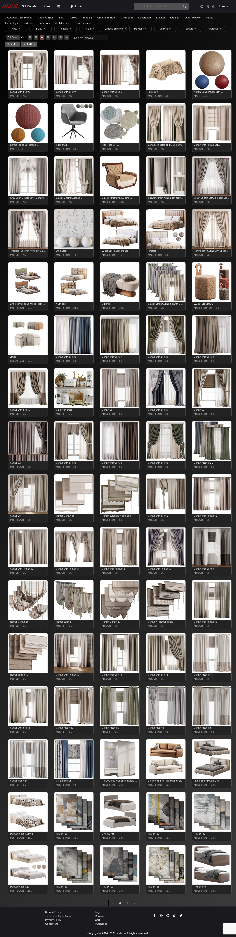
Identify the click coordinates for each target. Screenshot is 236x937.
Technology (11, 23)
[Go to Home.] (10, 7)
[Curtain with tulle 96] (120, 88)
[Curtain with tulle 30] (166, 406)
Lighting (174, 17)
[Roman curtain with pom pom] (120, 512)
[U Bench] (120, 300)
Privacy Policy (53, 919)
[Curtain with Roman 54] (74, 565)
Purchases (101, 923)
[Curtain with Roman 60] (166, 565)
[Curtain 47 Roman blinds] (166, 618)
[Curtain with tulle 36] (74, 353)
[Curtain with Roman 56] (120, 565)
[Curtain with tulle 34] (120, 459)
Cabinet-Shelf (45, 17)
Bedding (87, 17)
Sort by (78, 37)
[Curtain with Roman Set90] (212, 141)
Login (98, 912)
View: (24, 37)
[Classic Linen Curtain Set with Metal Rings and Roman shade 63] (166, 300)
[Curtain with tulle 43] (120, 671)
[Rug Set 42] (212, 830)
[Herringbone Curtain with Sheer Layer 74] (212, 247)
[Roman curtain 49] (28, 671)
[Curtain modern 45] (212, 671)
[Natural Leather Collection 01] (212, 88)
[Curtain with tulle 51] (166, 512)
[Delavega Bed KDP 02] (28, 830)
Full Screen (13, 37)
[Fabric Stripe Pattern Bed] (212, 777)
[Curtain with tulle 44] (166, 671)
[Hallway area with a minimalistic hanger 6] (120, 777)
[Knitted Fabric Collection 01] (28, 141)
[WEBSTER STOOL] (212, 300)
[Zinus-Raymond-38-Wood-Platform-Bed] (28, 300)
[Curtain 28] (28, 512)
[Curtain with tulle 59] (212, 565)
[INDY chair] (74, 141)
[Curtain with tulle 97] (74, 88)
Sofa (61, 17)
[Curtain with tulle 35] (166, 459)
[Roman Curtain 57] (120, 618)
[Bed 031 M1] (120, 830)
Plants (209, 17)
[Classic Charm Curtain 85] (74, 194)
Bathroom (44, 23)
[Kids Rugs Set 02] (120, 141)
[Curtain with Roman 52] (212, 512)
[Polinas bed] (212, 883)
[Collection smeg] (74, 406)
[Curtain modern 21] (212, 459)
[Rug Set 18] (120, 883)
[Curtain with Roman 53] (28, 565)
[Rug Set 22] (166, 830)
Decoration (144, 17)
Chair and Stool (106, 17)
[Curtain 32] (28, 459)
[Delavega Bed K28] (28, 883)
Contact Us (51, 923)
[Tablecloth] (166, 88)
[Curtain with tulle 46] (28, 724)
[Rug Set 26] (166, 883)
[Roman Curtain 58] (74, 512)
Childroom (127, 17)
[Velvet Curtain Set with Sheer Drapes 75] (212, 194)
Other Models (193, 17)
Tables (73, 17)
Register (100, 915)
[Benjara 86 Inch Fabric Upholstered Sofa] (166, 777)
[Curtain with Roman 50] (74, 671)
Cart (97, 919)
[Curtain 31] (212, 406)
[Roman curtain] (74, 618)
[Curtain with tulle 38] (166, 353)
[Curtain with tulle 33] (74, 459)
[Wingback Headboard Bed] (120, 247)
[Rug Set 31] (74, 883)
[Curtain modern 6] (28, 777)
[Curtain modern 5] (212, 724)
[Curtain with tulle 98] (28, 88)
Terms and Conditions (58, 915)
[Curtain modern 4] (166, 724)
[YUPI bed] (74, 300)
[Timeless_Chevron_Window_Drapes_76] (28, 247)
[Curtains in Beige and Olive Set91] (166, 141)
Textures (28, 23)
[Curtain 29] (120, 406)
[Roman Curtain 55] (28, 618)
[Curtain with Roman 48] (212, 618)
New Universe (83, 23)
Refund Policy (53, 912)
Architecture (62, 23)
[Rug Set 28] (74, 830)
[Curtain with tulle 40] (28, 406)
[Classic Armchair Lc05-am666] (120, 194)
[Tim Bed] (166, 247)
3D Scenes (26, 17)
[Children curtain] (74, 777)
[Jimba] (28, 353)
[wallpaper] (74, 247)
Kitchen (160, 17)
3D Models (29, 6)
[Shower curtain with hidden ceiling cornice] (166, 194)
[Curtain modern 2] (74, 724)
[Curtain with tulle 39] (212, 353)
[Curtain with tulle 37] (120, 353)
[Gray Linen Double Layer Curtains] (28, 194)
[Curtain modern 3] (120, 724)
